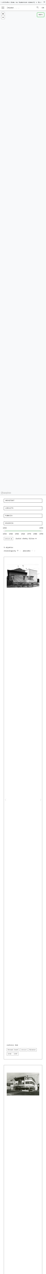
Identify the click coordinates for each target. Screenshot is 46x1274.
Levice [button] (23, 1050)
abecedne (27, 551)
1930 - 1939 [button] (12, 1054)
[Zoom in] (3, 14)
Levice (8, 538)
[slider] (5, 531)
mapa (41, 15)
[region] (23, 253)
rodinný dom (12, 1045)
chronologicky (10, 551)
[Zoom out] (3, 17)
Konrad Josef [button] (13, 1050)
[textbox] (23, 500)
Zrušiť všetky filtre (26, 538)
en (43, 8)
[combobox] (20, 8)
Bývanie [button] (32, 1050)
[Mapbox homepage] (6, 492)
